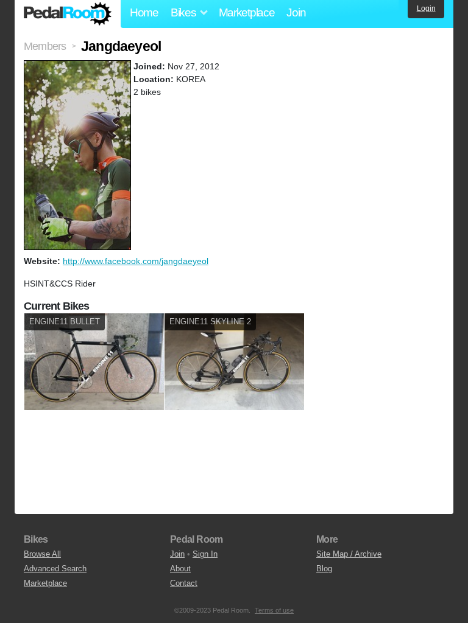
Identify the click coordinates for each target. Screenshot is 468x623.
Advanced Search (55, 568)
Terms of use (274, 610)
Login (426, 8)
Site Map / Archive (348, 554)
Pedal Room (68, 14)
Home (144, 12)
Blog (324, 568)
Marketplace (247, 12)
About (180, 568)
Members (45, 46)
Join (295, 12)
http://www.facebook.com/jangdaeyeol (135, 261)
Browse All (42, 554)
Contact (183, 583)
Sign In (205, 554)
